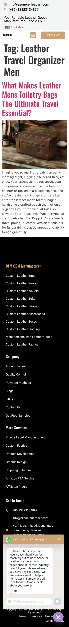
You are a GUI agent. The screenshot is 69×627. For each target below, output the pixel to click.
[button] (33, 35)
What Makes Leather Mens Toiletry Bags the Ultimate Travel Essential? (31, 98)
